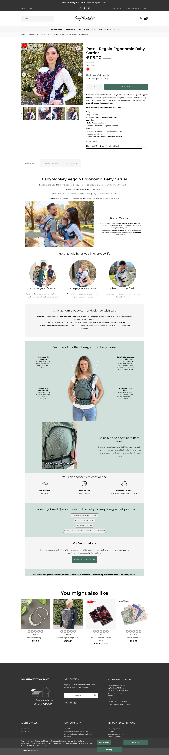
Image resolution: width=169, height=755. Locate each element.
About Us (67, 729)
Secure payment (114, 737)
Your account (25, 731)
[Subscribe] (95, 695)
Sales (116, 29)
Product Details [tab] (51, 163)
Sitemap (67, 737)
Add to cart (126, 87)
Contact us (25, 729)
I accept (109, 749)
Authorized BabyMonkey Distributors (78, 734)
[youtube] (84, 8)
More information (30, 750)
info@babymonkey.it (123, 704)
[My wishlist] (139, 19)
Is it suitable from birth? (84, 520)
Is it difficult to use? (84, 526)
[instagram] (89, 8)
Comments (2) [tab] (71, 163)
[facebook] (80, 8)
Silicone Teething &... (35, 638)
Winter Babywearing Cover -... (68, 638)
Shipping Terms (114, 729)
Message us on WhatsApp (84, 560)
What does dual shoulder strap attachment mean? (84, 531)
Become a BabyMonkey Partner (76, 731)
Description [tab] (30, 163)
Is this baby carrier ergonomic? (84, 515)
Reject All (136, 742)
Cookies (111, 731)
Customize (104, 742)
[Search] (51, 19)
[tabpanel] (52, 74)
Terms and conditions (116, 734)
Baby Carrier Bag (134, 638)
